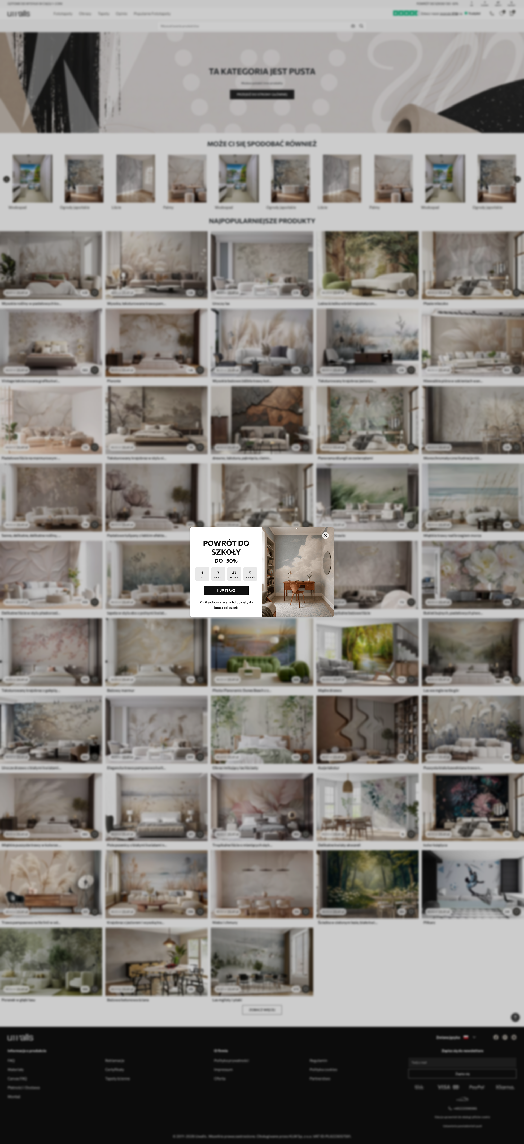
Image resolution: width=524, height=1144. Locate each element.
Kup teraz (226, 590)
